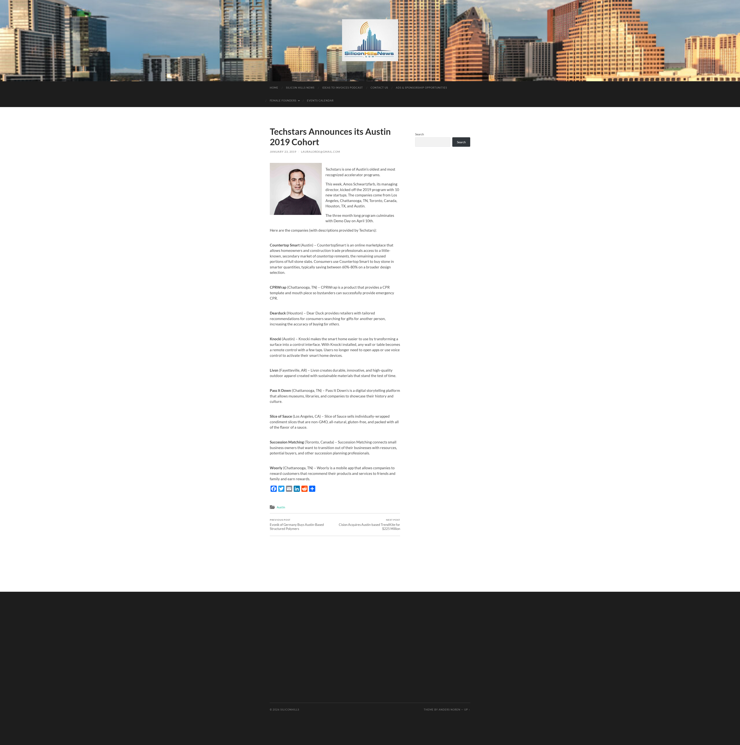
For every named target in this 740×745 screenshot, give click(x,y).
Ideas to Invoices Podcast (342, 87)
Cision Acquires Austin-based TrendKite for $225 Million (369, 524)
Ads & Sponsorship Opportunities (421, 87)
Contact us (379, 87)
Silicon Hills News (300, 87)
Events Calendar (320, 100)
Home (274, 87)
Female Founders (283, 100)
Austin (281, 507)
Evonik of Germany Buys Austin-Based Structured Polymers (297, 524)
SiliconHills (289, 709)
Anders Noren (449, 709)
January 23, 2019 (283, 151)
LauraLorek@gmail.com (320, 151)
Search (419, 134)
